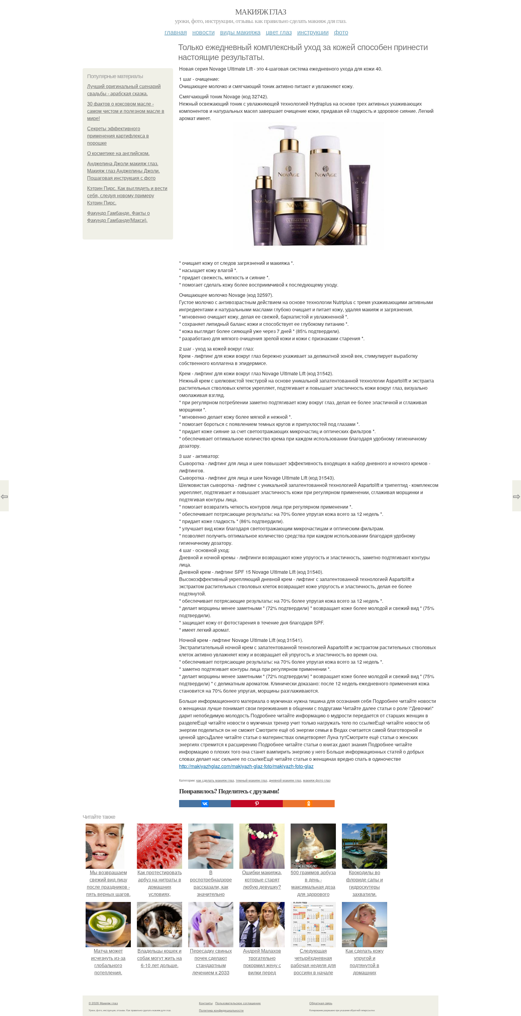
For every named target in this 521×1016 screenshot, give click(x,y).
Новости (203, 31)
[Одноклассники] (309, 803)
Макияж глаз (260, 11)
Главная (176, 31)
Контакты (206, 1003)
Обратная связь (320, 1003)
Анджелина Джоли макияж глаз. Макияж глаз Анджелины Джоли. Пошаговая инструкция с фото (123, 171)
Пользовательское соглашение (238, 1003)
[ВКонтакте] (205, 803)
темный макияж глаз (251, 780)
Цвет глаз (279, 31)
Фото (341, 31)
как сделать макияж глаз (215, 780)
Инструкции (313, 31)
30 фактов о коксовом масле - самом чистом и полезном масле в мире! (125, 111)
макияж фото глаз (316, 780)
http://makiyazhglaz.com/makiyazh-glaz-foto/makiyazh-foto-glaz (246, 766)
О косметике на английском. (118, 153)
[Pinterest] (257, 803)
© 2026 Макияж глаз (103, 1003)
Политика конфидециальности (221, 1010)
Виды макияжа (240, 31)
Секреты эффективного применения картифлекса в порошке (118, 136)
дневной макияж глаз (285, 780)
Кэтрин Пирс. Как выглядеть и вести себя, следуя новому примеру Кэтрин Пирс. (127, 195)
